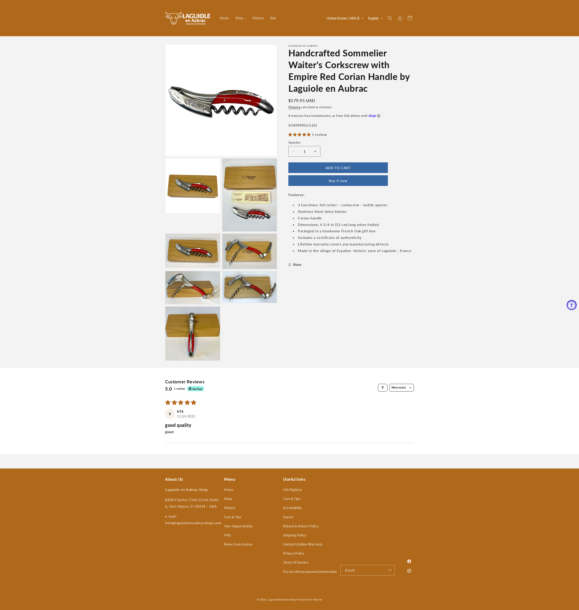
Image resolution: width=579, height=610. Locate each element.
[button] (390, 18)
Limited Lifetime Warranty (302, 544)
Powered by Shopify (309, 599)
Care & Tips (232, 517)
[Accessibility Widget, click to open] (572, 305)
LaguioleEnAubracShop (282, 599)
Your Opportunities (238, 526)
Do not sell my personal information (310, 572)
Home (228, 490)
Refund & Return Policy (300, 526)
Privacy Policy (293, 553)
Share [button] (297, 265)
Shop (228, 499)
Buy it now (338, 181)
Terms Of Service (295, 562)
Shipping (294, 107)
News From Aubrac (238, 544)
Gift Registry (292, 490)
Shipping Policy (294, 535)
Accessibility (292, 508)
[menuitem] (224, 18)
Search (288, 517)
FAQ (227, 535)
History (229, 508)
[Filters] (382, 387)
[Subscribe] (389, 570)
